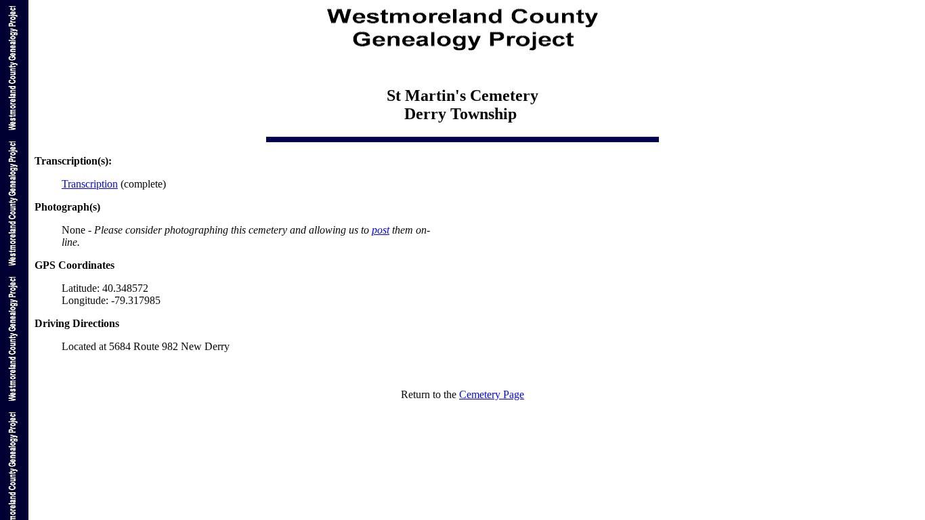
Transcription (90, 184)
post (380, 230)
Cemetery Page (491, 394)
